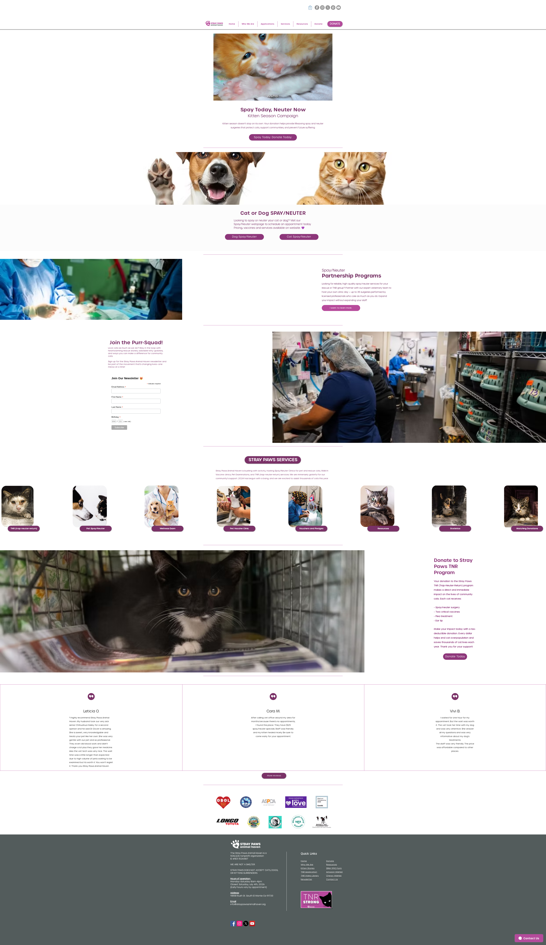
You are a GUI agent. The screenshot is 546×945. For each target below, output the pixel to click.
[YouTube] (252, 923)
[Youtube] (338, 7)
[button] (310, 7)
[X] (327, 7)
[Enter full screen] (328, 97)
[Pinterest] (333, 7)
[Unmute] (222, 97)
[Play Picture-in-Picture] (324, 97)
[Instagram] (322, 7)
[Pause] (217, 97)
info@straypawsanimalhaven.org (248, 904)
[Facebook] (317, 7)
